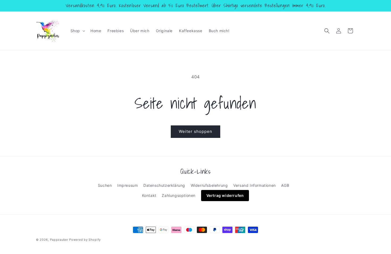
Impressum (127, 185)
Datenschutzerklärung (164, 185)
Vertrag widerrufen (225, 195)
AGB (285, 185)
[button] (77, 30)
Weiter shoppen (195, 131)
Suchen (105, 185)
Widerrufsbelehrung (209, 185)
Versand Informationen (254, 185)
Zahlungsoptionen (179, 195)
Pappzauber (59, 240)
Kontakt (149, 195)
